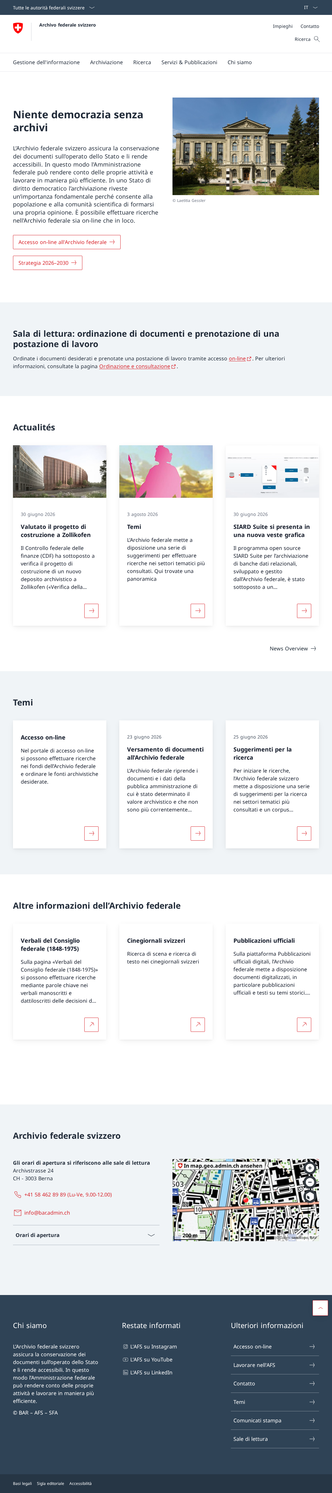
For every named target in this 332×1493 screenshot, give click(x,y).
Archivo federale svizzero (67, 25)
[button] (46, 62)
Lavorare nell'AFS (254, 1365)
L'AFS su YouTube (151, 1359)
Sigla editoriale (50, 1483)
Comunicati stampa (257, 1420)
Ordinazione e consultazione (134, 366)
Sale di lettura (250, 1438)
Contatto (244, 1383)
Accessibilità (80, 1483)
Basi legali (22, 1483)
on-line (237, 358)
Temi (239, 1402)
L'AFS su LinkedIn (151, 1372)
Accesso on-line (252, 1346)
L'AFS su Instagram (153, 1346)
